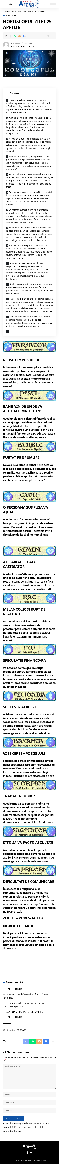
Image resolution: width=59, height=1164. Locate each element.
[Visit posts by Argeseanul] (6, 45)
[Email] (19, 35)
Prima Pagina (11, 15)
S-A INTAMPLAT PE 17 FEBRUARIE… (24, 1011)
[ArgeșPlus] (29, 4)
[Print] (24, 35)
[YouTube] (31, 1153)
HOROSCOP (21, 1029)
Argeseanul (15, 43)
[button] (5, 4)
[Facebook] (27, 1153)
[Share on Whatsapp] (15, 35)
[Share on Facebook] (10, 35)
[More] (29, 35)
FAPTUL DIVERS (14, 989)
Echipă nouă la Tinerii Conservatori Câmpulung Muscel (23, 1004)
